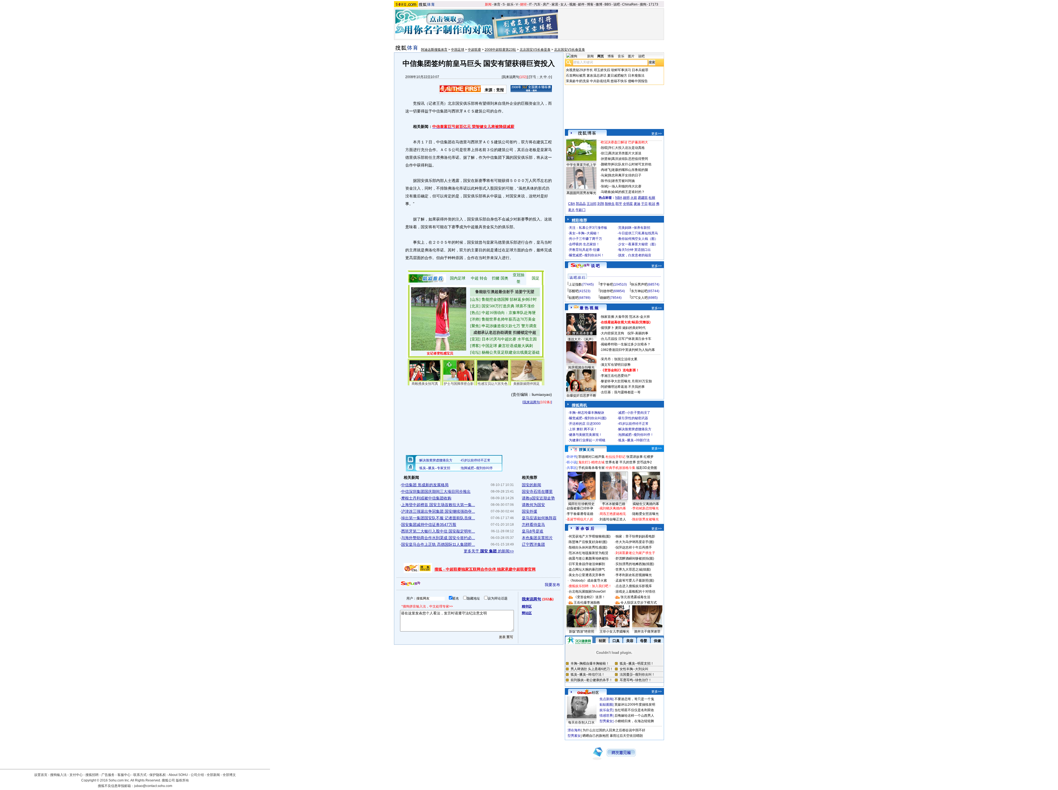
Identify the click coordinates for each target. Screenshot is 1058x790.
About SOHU (178, 775)
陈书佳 (606, 181)
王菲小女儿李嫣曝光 (614, 631)
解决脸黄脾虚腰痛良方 (634, 429)
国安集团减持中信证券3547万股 (428, 524)
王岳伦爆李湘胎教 (587, 602)
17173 (653, 4)
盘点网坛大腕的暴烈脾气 (587, 569)
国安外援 (529, 511)
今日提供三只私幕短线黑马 (638, 233)
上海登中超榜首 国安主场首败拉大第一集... (438, 505)
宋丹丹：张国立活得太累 (619, 359)
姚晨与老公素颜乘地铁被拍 (588, 558)
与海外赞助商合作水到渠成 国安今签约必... (438, 538)
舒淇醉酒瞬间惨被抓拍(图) (635, 558)
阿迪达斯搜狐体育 (434, 50)
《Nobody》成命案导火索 (588, 580)
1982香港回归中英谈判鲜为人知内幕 (628, 350)
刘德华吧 (606, 291)
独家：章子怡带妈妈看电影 (635, 536)
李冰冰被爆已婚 (613, 504)
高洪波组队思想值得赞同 (630, 159)
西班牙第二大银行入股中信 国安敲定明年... (438, 531)
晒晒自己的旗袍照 (595, 736)
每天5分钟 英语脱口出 (634, 250)
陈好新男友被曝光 (645, 519)
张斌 (604, 186)
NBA (618, 198)
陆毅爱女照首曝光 (645, 514)
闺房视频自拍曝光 (581, 367)
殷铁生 (610, 204)
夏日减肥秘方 (617, 75)
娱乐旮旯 (606, 710)
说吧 (616, 4)
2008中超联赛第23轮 (500, 50)
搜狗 (643, 4)
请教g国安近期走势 (538, 498)
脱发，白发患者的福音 (634, 255)
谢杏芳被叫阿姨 (623, 181)
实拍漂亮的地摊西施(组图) (635, 564)
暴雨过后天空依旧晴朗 (626, 736)
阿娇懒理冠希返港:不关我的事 (623, 387)
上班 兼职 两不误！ (583, 429)
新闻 (488, 4)
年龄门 (580, 210)
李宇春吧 (606, 284)
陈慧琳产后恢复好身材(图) (588, 542)
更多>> (656, 134)
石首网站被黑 (576, 75)
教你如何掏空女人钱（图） (638, 239)
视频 (572, 4)
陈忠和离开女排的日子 (624, 175)
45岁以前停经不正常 (633, 424)
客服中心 (124, 775)
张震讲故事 (634, 457)
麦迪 (637, 204)
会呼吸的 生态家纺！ (584, 244)
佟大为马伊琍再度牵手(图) (635, 542)
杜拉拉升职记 (615, 457)
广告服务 (108, 775)
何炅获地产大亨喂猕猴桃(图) (590, 536)
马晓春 (606, 192)
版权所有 (182, 780)
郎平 (619, 204)
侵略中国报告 (638, 81)
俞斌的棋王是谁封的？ (628, 192)
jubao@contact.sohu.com (153, 786)
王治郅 (592, 204)
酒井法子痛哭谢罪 (647, 631)
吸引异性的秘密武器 (633, 418)
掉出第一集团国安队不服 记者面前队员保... (438, 518)
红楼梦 (649, 457)
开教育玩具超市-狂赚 (584, 250)
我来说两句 (511, 77)
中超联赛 (474, 50)
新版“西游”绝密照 (581, 631)
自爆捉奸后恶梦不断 (581, 395)
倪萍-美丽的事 (637, 333)
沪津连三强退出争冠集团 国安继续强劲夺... (438, 511)
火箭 (633, 198)
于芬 (644, 204)
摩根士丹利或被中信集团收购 (426, 498)
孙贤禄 (606, 159)
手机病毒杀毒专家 (591, 468)
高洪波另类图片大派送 (624, 153)
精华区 (527, 606)
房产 (546, 4)
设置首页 (40, 775)
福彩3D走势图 (646, 468)
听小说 (572, 462)
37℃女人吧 (639, 298)
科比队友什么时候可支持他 (631, 164)
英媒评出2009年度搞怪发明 (634, 704)
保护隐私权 (157, 775)
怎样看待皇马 (533, 524)
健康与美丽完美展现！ (585, 435)
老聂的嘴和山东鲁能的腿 (630, 170)
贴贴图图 (606, 704)
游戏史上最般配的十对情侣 (635, 591)
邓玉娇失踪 (602, 70)
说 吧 (595, 266)
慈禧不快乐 (619, 81)
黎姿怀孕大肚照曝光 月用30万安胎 (626, 381)
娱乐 (510, 4)
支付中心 (76, 775)
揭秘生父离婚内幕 (646, 504)
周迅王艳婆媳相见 (613, 514)
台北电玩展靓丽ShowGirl (587, 591)
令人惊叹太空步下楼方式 (638, 602)
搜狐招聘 (92, 775)
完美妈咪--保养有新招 (634, 228)
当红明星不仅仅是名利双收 (634, 710)
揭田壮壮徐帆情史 (581, 504)
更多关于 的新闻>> (489, 551)
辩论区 (527, 613)
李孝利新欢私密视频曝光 (634, 575)
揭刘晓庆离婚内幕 (613, 508)
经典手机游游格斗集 (620, 468)
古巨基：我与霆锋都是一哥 (621, 392)
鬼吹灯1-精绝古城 (591, 462)
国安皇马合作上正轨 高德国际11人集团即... (438, 544)
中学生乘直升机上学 (581, 165)
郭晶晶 (581, 204)
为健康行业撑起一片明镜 (587, 440)
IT (530, 4)
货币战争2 (644, 462)
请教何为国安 (533, 505)
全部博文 (229, 775)
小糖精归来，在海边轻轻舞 (634, 721)
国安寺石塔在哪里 (537, 491)
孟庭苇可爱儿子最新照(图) (635, 580)
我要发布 (552, 584)
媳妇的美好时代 (634, 328)
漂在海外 (574, 730)
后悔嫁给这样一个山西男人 (634, 716)
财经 (523, 4)
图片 (631, 56)
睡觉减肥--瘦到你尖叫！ (586, 255)
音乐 (621, 56)
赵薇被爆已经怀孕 (580, 508)
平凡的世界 (627, 462)
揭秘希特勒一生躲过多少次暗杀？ (626, 344)
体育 (497, 4)
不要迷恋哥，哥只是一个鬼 (634, 699)
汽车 (537, 4)
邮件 (581, 4)
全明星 (628, 204)
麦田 (618, 328)
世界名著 (612, 462)
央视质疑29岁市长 (579, 70)
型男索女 (606, 721)
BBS (607, 4)
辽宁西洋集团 (533, 544)
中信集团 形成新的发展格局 (425, 485)
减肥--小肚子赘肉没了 (634, 413)
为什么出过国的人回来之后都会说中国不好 (613, 730)
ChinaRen (630, 4)
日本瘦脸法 (636, 75)
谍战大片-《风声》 (581, 339)
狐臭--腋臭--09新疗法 (634, 440)
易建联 (643, 198)
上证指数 (575, 284)
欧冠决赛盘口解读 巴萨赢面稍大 (624, 142)
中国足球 (457, 50)
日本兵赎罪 (640, 70)
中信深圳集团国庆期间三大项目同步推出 (436, 491)
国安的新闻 (531, 485)
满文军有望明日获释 (616, 365)
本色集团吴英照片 (537, 538)
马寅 (604, 175)
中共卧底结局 (600, 81)
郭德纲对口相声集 (591, 457)
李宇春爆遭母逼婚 (580, 514)
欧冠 (652, 204)
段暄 (604, 148)
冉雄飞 (606, 170)
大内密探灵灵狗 (612, 333)
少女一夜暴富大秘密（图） (638, 244)
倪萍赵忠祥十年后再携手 (634, 547)
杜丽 (652, 198)
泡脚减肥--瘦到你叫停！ (636, 435)
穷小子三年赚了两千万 (585, 239)
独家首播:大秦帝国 (614, 317)
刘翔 (600, 204)
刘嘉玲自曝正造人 (613, 519)
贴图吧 (574, 298)
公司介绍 (197, 775)
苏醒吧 (574, 291)
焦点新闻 (606, 699)
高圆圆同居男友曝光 (581, 193)
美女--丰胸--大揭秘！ (584, 233)
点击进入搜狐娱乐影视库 (634, 586)
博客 (590, 4)
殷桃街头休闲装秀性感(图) (588, 547)
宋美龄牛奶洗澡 (577, 81)
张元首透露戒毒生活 (635, 597)
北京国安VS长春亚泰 (535, 50)
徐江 (604, 153)
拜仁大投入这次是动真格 (626, 148)
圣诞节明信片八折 (580, 519)
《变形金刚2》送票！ (589, 597)
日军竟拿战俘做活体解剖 (587, 564)
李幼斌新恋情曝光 (645, 508)
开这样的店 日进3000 (585, 424)
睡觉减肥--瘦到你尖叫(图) (587, 418)
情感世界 (606, 716)
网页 (600, 56)
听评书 (572, 457)
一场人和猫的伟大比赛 (624, 186)
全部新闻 (213, 775)
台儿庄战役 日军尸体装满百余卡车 (626, 339)
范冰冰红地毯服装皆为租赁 (588, 553)
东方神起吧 (639, 291)
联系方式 (140, 775)
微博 (599, 4)
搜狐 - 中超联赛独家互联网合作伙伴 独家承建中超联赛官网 (485, 569)
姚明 (626, 198)
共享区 (572, 468)
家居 (555, 4)
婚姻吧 (605, 298)
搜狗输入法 (58, 775)
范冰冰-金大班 (639, 317)
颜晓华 (606, 164)
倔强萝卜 (607, 328)
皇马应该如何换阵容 (539, 518)
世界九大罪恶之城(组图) (633, 569)
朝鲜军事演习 (621, 70)
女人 (563, 4)
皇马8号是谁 (532, 531)
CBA (571, 204)
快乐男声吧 (639, 284)
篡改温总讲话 (596, 75)
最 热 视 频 (589, 308)
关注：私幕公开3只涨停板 (588, 228)
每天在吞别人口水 (581, 722)
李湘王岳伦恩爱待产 (616, 376)
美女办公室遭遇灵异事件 (587, 575)
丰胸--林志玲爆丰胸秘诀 (586, 413)
